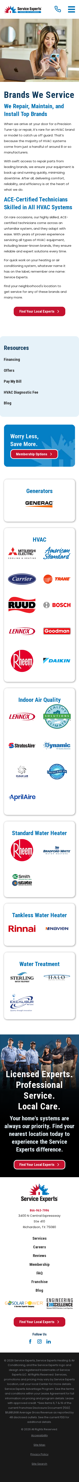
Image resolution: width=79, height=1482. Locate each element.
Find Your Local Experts (36, 311)
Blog (39, 1290)
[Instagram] (39, 1341)
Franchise (39, 1281)
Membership (39, 1264)
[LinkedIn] (48, 1341)
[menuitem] (12, 359)
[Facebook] (30, 1341)
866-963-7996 (39, 1210)
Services (39, 1238)
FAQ (39, 1273)
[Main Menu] (71, 9)
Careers (39, 1247)
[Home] (23, 9)
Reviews (39, 1255)
